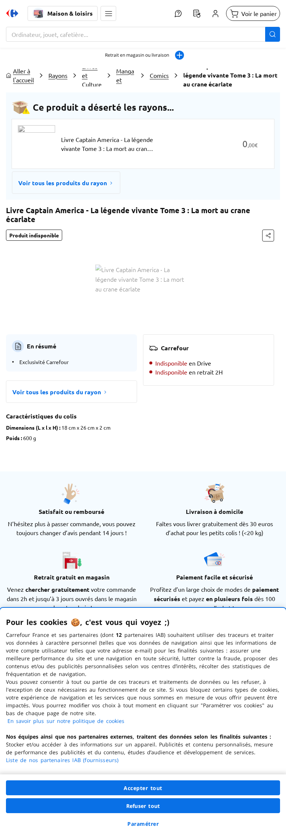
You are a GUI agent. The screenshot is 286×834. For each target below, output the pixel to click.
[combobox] (143, 34)
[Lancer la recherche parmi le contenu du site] (273, 34)
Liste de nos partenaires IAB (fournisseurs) (62, 760)
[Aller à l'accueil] (12, 13)
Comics (159, 75)
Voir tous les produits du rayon (62, 183)
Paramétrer (143, 823)
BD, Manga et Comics (125, 75)
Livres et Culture (92, 75)
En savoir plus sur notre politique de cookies (65, 720)
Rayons (57, 75)
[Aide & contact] (178, 13)
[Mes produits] (196, 13)
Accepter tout (143, 788)
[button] (108, 13)
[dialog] (143, 721)
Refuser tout (143, 805)
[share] (268, 235)
